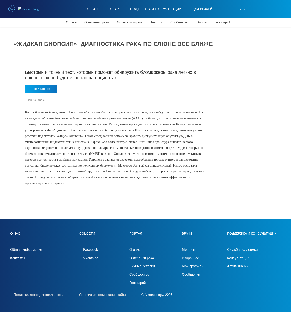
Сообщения (191, 274)
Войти (240, 9)
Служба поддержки (242, 249)
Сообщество (180, 22)
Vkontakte (90, 258)
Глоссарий (222, 22)
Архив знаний (237, 266)
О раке (71, 22)
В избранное (41, 89)
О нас (114, 9)
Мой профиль (192, 266)
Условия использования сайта (102, 295)
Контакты (17, 258)
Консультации (238, 258)
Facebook (90, 249)
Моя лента (190, 249)
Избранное (190, 258)
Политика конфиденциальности (38, 295)
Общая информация (26, 249)
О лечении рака (96, 22)
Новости (156, 22)
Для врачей (203, 9)
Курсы (202, 22)
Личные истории (129, 22)
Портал (91, 9)
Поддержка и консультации (155, 9)
